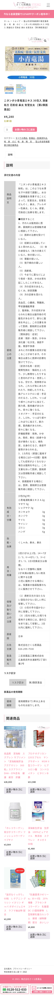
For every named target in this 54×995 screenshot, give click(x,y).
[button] (45, 40)
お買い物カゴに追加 (25, 129)
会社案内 (8, 968)
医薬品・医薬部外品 (38, 138)
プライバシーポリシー (22, 968)
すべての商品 (22, 138)
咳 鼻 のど (10, 141)
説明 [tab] (10, 154)
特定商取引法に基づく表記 (15, 971)
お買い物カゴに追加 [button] (14, 790)
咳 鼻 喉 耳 (26, 141)
